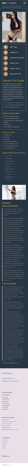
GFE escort (8, 174)
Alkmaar (4, 445)
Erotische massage (7, 427)
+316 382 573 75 (18, 102)
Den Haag (4, 442)
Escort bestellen (6, 425)
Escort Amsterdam (6, 423)
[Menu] (24, 3)
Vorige (5, 27)
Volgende (23, 27)
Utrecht (4, 444)
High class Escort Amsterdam (9, 421)
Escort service (5, 419)
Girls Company (10, 464)
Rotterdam (5, 440)
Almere (4, 447)
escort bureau (14, 429)
